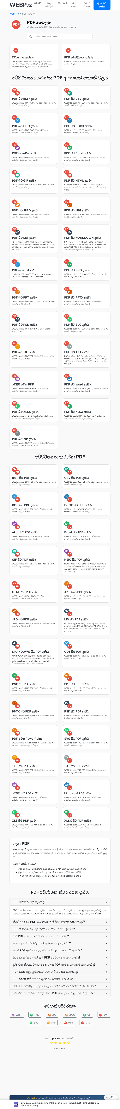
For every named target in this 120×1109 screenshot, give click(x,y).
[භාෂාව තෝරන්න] (59, 3)
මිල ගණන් (74, 4)
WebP (17, 1014)
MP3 (86, 1022)
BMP (104, 1014)
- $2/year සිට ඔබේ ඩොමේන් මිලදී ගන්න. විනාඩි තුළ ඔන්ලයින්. (60, 1098)
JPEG (70, 1014)
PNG (35, 1014)
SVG (34, 1022)
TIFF (51, 1022)
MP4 (68, 1022)
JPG (52, 1014)
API (65, 2)
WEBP (37, 2)
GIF (87, 1014)
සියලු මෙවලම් (49, 4)
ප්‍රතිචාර (112, 1097)
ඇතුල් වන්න (87, 4)
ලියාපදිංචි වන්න (102, 5)
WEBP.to (14, 13)
